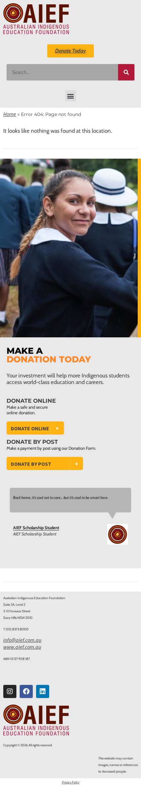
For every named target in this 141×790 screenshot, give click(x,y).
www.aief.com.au (22, 646)
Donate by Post (31, 464)
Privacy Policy (70, 782)
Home (9, 114)
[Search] (126, 72)
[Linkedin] (42, 691)
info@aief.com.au (22, 640)
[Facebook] (26, 691)
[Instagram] (9, 691)
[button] (70, 95)
